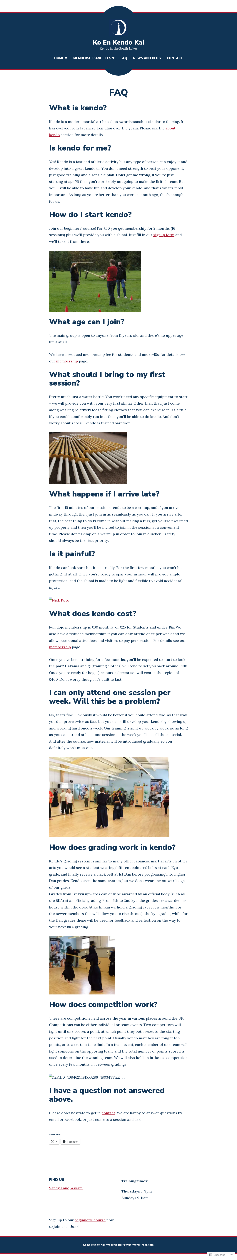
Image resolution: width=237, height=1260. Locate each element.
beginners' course (90, 1220)
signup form (163, 234)
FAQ (124, 58)
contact (108, 1113)
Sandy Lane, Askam (66, 1188)
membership (67, 361)
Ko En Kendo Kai (118, 42)
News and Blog (147, 58)
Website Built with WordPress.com (129, 1245)
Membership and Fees (92, 58)
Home (59, 58)
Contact (175, 58)
